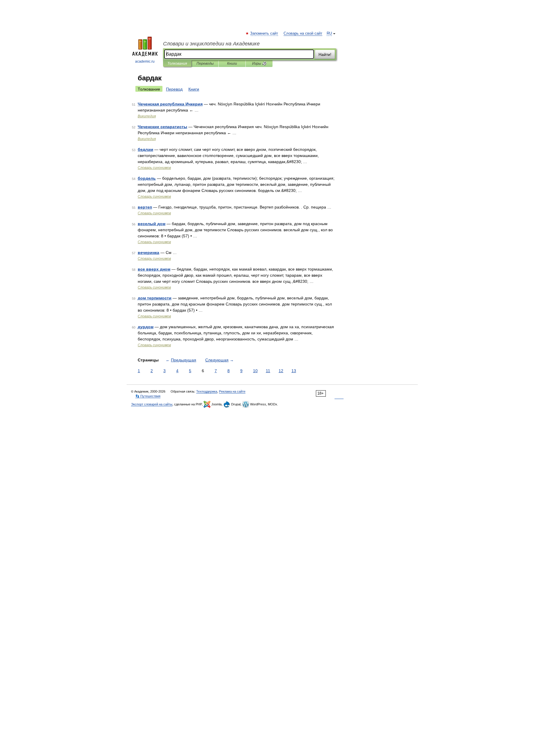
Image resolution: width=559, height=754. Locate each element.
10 (255, 370)
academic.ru (145, 61)
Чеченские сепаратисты (162, 126)
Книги (232, 63)
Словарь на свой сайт (303, 33)
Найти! (325, 54)
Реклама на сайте (232, 391)
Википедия (147, 116)
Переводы (205, 63)
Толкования (177, 63)
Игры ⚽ (259, 63)
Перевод (174, 89)
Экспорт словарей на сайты (151, 404)
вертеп (145, 207)
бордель (147, 178)
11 (268, 370)
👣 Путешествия (147, 396)
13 (293, 370)
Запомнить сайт (264, 33)
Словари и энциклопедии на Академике (211, 44)
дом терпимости (154, 298)
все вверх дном (154, 269)
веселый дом (151, 223)
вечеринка (148, 252)
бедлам (145, 149)
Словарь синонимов (154, 168)
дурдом (145, 326)
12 (281, 370)
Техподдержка (206, 391)
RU (329, 33)
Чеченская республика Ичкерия (170, 104)
